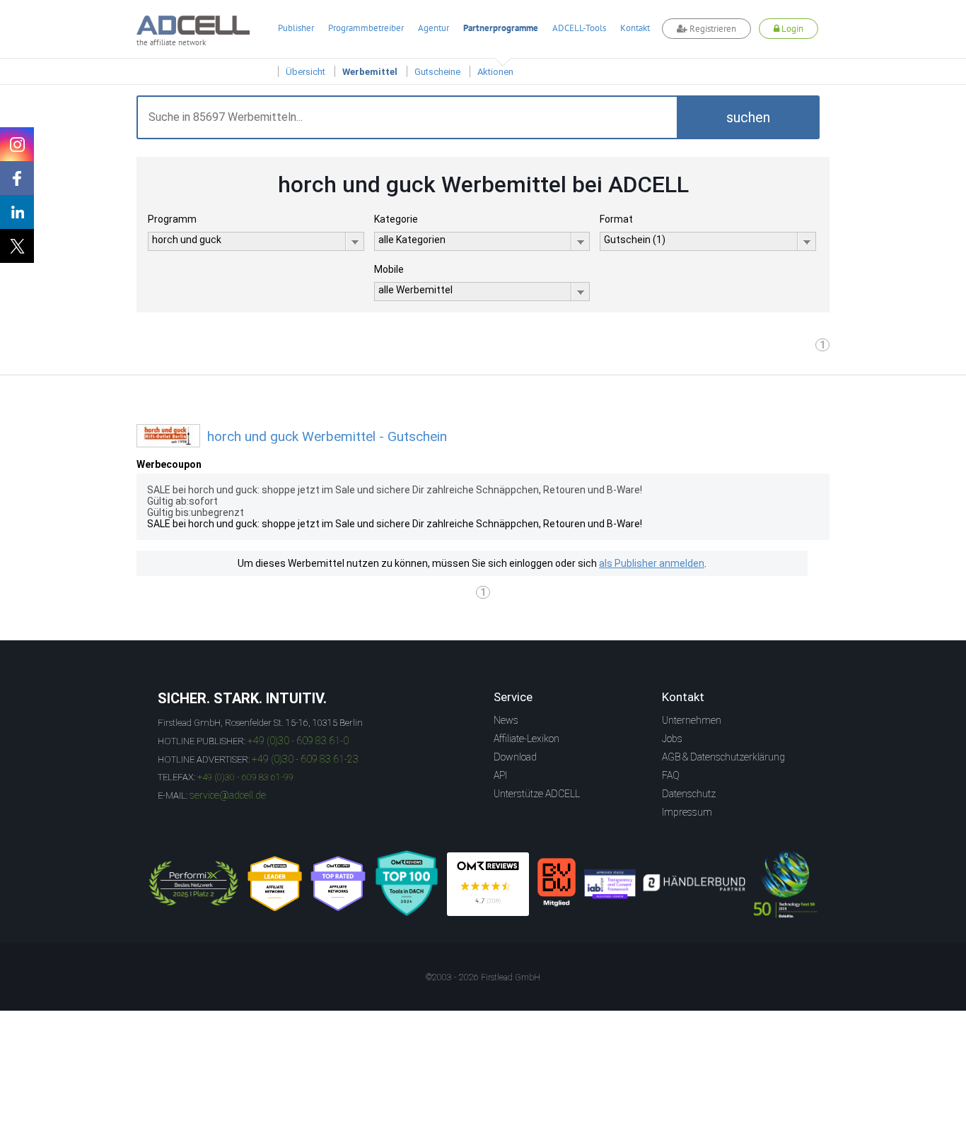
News (506, 720)
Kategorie (396, 219)
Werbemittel (369, 71)
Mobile (389, 269)
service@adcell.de (228, 795)
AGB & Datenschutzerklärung (723, 757)
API (500, 775)
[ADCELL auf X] (17, 246)
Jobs (672, 738)
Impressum (687, 812)
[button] (748, 117)
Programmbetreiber (366, 28)
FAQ (671, 775)
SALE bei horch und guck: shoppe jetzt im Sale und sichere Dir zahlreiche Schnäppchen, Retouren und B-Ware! (394, 523)
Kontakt (635, 28)
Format (616, 219)
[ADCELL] (488, 884)
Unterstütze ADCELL (537, 793)
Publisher (296, 28)
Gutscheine (437, 71)
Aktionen (495, 71)
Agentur (433, 28)
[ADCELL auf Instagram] (17, 144)
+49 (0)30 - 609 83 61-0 (298, 740)
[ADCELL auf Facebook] (17, 178)
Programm (172, 219)
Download (515, 757)
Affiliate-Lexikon (526, 738)
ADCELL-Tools (579, 28)
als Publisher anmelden (651, 563)
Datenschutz (689, 793)
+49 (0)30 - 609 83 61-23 (305, 759)
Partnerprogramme (500, 28)
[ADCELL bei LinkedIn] (17, 212)
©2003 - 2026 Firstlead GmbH (483, 977)
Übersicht (305, 71)
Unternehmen (691, 720)
